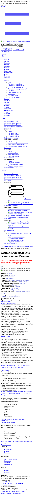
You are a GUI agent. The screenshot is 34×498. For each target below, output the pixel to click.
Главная (6, 59)
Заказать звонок (6, 51)
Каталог (6, 61)
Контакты (7, 77)
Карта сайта (8, 464)
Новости (7, 76)
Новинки (7, 63)
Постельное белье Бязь (15, 84)
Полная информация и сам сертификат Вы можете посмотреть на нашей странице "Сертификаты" (16, 392)
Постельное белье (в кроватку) (17, 89)
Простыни (11, 90)
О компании (8, 449)
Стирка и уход (5, 336)
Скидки (6, 64)
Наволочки (11, 94)
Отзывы (6, 69)
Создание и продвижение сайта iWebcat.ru (14, 491)
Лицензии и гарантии (11, 459)
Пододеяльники (13, 95)
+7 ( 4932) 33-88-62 (6, 50)
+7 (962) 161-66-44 (6, 48)
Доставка (7, 66)
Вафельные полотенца (15, 92)
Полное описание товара (8, 303)
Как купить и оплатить (8, 422)
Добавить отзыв (6, 445)
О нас (6, 74)
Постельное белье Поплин (16, 87)
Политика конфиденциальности (11, 493)
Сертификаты (8, 72)
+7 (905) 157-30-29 (18, 50)
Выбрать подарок (6, 301)
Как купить (7, 71)
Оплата (6, 68)
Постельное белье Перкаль (16, 85)
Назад (10, 131)
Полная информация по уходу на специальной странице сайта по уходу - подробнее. (15, 366)
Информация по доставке (9, 395)
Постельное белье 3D (14, 97)
